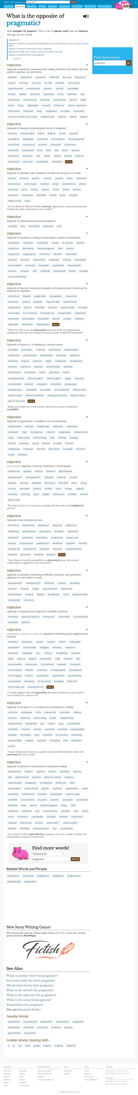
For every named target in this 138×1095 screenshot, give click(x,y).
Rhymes (42, 6)
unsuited (83, 271)
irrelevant (28, 449)
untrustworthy (30, 355)
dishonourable (35, 378)
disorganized (32, 477)
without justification (57, 395)
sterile (85, 811)
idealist (22, 94)
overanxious (14, 184)
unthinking (29, 681)
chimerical (59, 105)
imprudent (28, 243)
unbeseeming (39, 437)
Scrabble (41, 1077)
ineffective (44, 254)
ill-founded (45, 390)
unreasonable (33, 88)
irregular (24, 589)
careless (24, 271)
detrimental (28, 248)
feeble (83, 100)
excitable (65, 111)
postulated (27, 537)
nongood (12, 823)
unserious (28, 600)
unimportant (14, 600)
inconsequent (58, 139)
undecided (76, 740)
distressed (49, 483)
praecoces (42, 1027)
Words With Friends (45, 1074)
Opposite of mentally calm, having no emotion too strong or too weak (35, 52)
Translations (64, 6)
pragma (47, 1045)
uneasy (68, 488)
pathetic (45, 788)
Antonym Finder (29, 1009)
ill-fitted (46, 443)
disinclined (54, 449)
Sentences (52, 6)
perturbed (24, 488)
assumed (38, 554)
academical (57, 537)
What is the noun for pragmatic (28, 1000)
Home (87, 1071)
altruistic (58, 254)
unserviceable (68, 307)
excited (48, 83)
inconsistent (62, 735)
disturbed (41, 195)
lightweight (32, 105)
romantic (48, 88)
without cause (15, 395)
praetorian (29, 1027)
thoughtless (54, 594)
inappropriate (29, 254)
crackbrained (47, 664)
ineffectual (61, 783)
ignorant (76, 150)
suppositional (26, 543)
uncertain (12, 712)
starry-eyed (73, 83)
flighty (49, 361)
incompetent (46, 783)
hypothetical (28, 525)
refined (72, 116)
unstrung (25, 494)
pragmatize (58, 876)
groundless (13, 139)
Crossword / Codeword (46, 1080)
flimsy (21, 105)
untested (12, 554)
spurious (38, 366)
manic (70, 178)
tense (62, 195)
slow (76, 811)
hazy (61, 723)
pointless (65, 811)
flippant (40, 594)
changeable (31, 723)
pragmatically (14, 881)
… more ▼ (16, 58)
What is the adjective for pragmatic (30, 995)
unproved (44, 549)
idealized (12, 537)
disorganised (14, 477)
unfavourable (69, 823)
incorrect (25, 260)
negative (40, 771)
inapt (24, 432)
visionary (23, 83)
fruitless (29, 771)
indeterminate (67, 718)
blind (48, 150)
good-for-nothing (52, 777)
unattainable (28, 318)
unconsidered (74, 675)
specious (79, 378)
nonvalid (42, 144)
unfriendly (25, 828)
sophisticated (47, 116)
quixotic (60, 88)
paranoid (24, 178)
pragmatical (43, 876)
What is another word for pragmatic (31, 975)
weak (40, 150)
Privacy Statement (91, 1080)
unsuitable (44, 265)
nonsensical (29, 144)
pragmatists (30, 881)
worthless (65, 771)
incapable (68, 449)
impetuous (48, 226)
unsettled (12, 494)
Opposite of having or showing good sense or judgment (30, 49)
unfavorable (52, 823)
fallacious (75, 355)
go (128, 63)
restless (37, 488)
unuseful (54, 799)
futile (60, 248)
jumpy (55, 184)
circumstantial (80, 616)
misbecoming (80, 432)
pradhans (56, 1027)
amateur (29, 594)
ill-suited (57, 443)
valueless (13, 805)
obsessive (81, 178)
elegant (83, 116)
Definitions (31, 6)
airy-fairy (36, 83)
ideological (43, 525)
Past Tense (23, 1083)
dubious (77, 712)
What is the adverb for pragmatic (29, 990)
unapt (11, 437)
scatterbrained (58, 670)
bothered (36, 483)
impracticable (53, 302)
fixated (52, 195)
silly (83, 94)
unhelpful (42, 794)
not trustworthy (61, 390)
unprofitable (80, 260)
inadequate (60, 361)
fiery (23, 226)
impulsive (70, 647)
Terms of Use (89, 1077)
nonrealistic (14, 100)
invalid (62, 133)
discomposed (65, 471)
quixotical (35, 94)
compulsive (27, 195)
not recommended (17, 276)
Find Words (77, 6)
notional (12, 543)
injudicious (13, 156)
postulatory (41, 537)
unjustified (13, 150)
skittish (48, 488)
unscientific (64, 616)
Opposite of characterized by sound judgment (26, 55)
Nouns (6, 1083)
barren (33, 805)
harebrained (59, 271)
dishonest (13, 361)
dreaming (44, 100)
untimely (12, 271)
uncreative (22, 816)
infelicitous (72, 426)
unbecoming (23, 437)
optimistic (72, 94)
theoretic (83, 543)
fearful (66, 189)
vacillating (55, 740)
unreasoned (28, 150)
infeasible (39, 307)
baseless (68, 366)
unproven (37, 361)
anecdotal (13, 616)
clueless (67, 318)
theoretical (80, 77)
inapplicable (40, 296)
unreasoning (14, 681)
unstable (73, 195)
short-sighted (14, 675)
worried (83, 494)
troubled (12, 483)
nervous (48, 178)
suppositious (42, 543)
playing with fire (36, 687)
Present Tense (24, 1086)
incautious (13, 653)
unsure (11, 746)
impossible (48, 94)
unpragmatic (55, 296)
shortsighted (75, 670)
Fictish (61, 933)
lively (39, 111)
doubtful (12, 828)
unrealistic (40, 77)
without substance (77, 105)
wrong (35, 443)
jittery (74, 483)
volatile (51, 723)
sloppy (35, 589)
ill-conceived (44, 681)
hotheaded (34, 226)
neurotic (12, 178)
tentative (51, 554)
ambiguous (26, 712)
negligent (44, 647)
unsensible (78, 111)
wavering (49, 729)
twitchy (34, 189)
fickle (38, 712)
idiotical (21, 658)
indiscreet (28, 161)
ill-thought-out (47, 313)
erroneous (61, 355)
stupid (47, 156)
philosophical (29, 531)
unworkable (58, 265)
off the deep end (16, 687)
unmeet (11, 443)
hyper (27, 201)
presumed (25, 554)
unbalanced (14, 471)
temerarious (43, 675)
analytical (57, 525)
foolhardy (45, 271)
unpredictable (15, 740)
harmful (70, 248)
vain (54, 828)
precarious (76, 735)
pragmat (59, 1045)
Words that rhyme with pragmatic (30, 985)
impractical (26, 77)
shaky (11, 105)
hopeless (79, 318)
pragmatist (28, 876)
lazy (37, 811)
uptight (45, 494)
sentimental (14, 111)
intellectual (13, 531)
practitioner (30, 1033)
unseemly (30, 265)
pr (14, 1045)
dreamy (12, 94)
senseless (27, 156)
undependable (71, 349)
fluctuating (25, 735)
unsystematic (15, 594)
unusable (82, 307)
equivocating (40, 718)
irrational (59, 83)
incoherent (42, 139)
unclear (37, 729)
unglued (80, 488)
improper (12, 260)
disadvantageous (45, 248)
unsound (46, 105)
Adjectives (23, 1071)
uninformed (70, 144)
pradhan (68, 1027)
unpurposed (56, 794)
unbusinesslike (79, 594)
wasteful (63, 816)
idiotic (65, 150)
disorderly (75, 583)
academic (59, 531)
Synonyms (8, 6)
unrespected (76, 361)
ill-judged (58, 681)
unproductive (14, 771)
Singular (22, 1080)
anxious (59, 178)
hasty (11, 658)
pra (20, 1045)
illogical (51, 133)
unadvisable (58, 675)
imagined (70, 543)
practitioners (14, 1033)
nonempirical (29, 549)
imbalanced (58, 494)
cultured (62, 116)
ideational (57, 543)
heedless (61, 664)
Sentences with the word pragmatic (30, 980)
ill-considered (30, 313)
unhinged (48, 477)
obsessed (13, 195)
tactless (29, 675)
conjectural (71, 525)
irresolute (62, 729)
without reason (77, 395)
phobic (82, 184)
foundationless (15, 390)
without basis (79, 390)
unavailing (13, 794)
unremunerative (41, 828)
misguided (42, 384)
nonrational (13, 144)
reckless (48, 653)
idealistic (12, 77)
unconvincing (30, 100)
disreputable (46, 355)
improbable (72, 88)
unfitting (67, 260)
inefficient (54, 77)
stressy (45, 189)
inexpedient (14, 243)
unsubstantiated (16, 378)
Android (67, 1074)
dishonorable (53, 378)
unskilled (22, 454)
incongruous (36, 432)
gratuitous (54, 372)
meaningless (14, 788)
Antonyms (20, 6)
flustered (50, 471)
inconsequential (76, 139)
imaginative (51, 111)
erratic (56, 189)
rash (59, 226)
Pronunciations (104, 6)
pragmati (71, 1045)
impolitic (80, 243)
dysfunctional (22, 777)
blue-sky (67, 77)
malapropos (64, 432)
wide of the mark (16, 401)
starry (61, 94)
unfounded (55, 144)
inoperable (13, 324)
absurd (55, 318)
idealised (72, 531)
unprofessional (15, 88)
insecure (12, 718)
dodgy (68, 378)
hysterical (13, 189)
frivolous (12, 589)
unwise (57, 156)
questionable (73, 723)
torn (42, 723)
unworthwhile (74, 265)
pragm (37, 1045)
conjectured (72, 537)
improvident (45, 658)
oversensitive (69, 184)
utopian (11, 83)
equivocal (25, 718)
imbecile (79, 156)
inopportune (14, 449)
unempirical (14, 549)
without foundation (35, 395)
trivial (66, 594)
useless (26, 302)
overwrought (30, 184)
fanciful (73, 100)
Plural (21, 1077)
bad (10, 777)
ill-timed (69, 443)
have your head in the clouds (22, 116)
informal (25, 622)
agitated (27, 471)
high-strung (13, 500)
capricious (25, 366)
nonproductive (50, 811)
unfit (52, 437)
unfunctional (28, 794)
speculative (45, 531)
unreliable (13, 349)
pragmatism (13, 876)
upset (36, 494)
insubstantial (59, 100)
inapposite (58, 426)
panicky (36, 178)
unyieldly (51, 816)
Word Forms (90, 6)
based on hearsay (30, 616)
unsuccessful (27, 799)
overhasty (42, 670)
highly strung (14, 201)
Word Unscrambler (44, 1071)
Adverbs (22, 1074)
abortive (77, 771)
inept (57, 658)
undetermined (15, 723)
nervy (24, 189)
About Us (88, 1074)
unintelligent (42, 161)
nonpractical (14, 307)
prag (27, 1045)
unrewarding (66, 828)
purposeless (72, 788)
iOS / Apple (68, 1071)
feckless (36, 777)
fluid (65, 740)
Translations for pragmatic (25, 1004)
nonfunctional (70, 302)
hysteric (77, 189)
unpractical (71, 296)
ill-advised (67, 243)
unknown (41, 740)
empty (64, 805)
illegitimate (28, 139)
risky (36, 735)
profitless (57, 788)
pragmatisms (73, 876)
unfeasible (54, 260)
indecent (50, 432)
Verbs (6, 1086)
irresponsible (14, 384)
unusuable (67, 799)
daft (56, 150)
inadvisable (42, 243)
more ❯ (69, 162)
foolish (41, 133)
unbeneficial (39, 260)
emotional (28, 111)
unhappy (74, 437)
